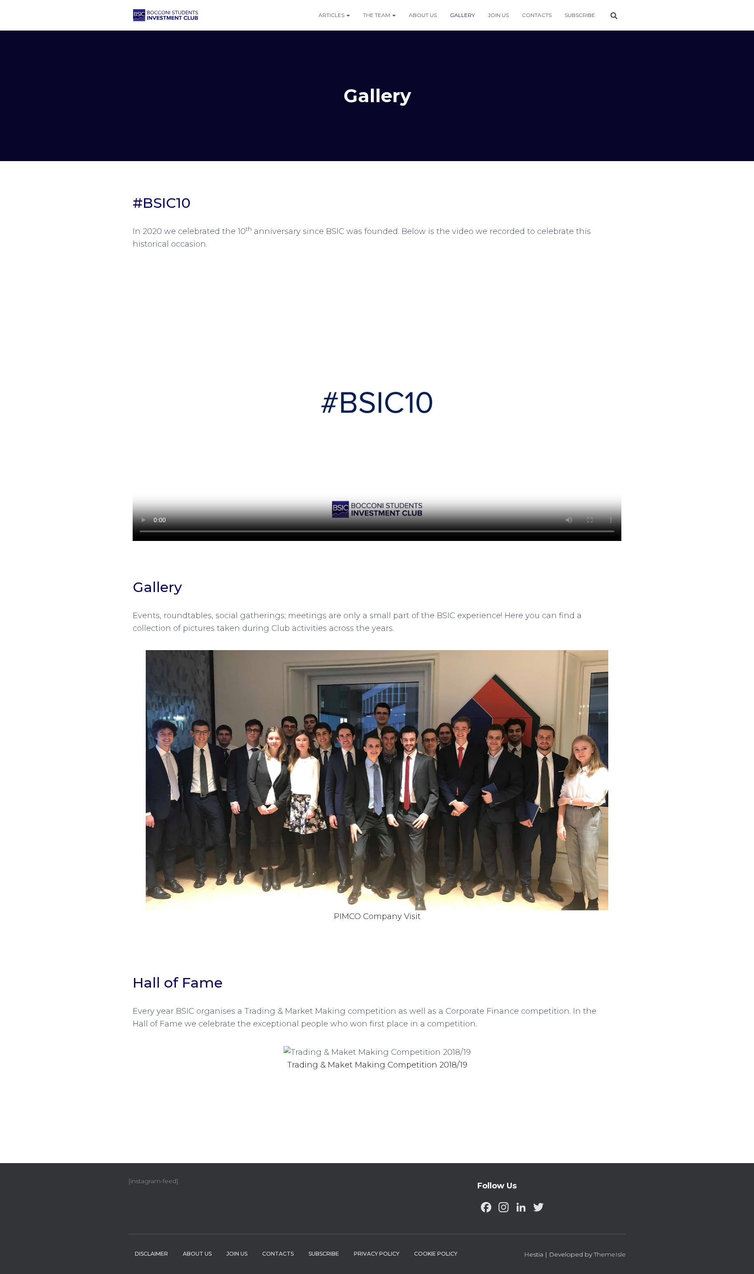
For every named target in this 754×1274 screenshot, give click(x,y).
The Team (377, 15)
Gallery (462, 15)
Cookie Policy (435, 1253)
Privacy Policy (376, 1253)
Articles (332, 15)
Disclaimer (151, 1253)
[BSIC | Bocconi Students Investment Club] (165, 15)
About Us (423, 15)
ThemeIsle (610, 1254)
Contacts (537, 15)
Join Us (498, 15)
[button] (138, 786)
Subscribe (580, 15)
